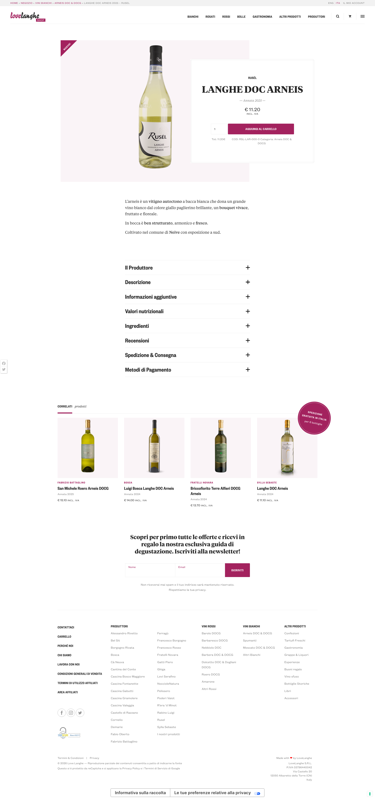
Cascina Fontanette (124, 684)
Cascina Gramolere (124, 698)
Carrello (64, 636)
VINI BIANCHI (251, 626)
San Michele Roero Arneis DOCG (83, 488)
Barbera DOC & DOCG (217, 655)
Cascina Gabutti (122, 691)
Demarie (117, 727)
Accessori (291, 698)
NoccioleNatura (168, 684)
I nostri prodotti (168, 734)
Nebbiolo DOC (211, 648)
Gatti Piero (165, 662)
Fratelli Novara (202, 482)
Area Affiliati (68, 692)
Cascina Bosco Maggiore (128, 676)
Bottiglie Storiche (296, 684)
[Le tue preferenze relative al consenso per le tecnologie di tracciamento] (370, 794)
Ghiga (161, 669)
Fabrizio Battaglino (71, 482)
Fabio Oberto (120, 734)
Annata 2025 (66, 494)
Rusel (161, 720)
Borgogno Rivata (122, 648)
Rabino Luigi (165, 713)
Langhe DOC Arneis (272, 488)
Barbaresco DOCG (215, 640)
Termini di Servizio (156, 768)
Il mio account (354, 3)
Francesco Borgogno (171, 640)
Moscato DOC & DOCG (259, 648)
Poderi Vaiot (166, 698)
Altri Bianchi (251, 655)
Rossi (226, 16)
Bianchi (193, 16)
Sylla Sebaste (267, 482)
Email (181, 567)
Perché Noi (65, 646)
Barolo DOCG (211, 633)
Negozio (27, 3)
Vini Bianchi (43, 3)
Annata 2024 (132, 494)
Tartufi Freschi (294, 640)
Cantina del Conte (123, 669)
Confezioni (291, 633)
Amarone (208, 681)
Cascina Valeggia (122, 705)
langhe (24, 17)
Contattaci (66, 627)
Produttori (316, 16)
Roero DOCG (211, 674)
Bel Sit (115, 640)
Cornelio (117, 720)
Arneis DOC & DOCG (67, 3)
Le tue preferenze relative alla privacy (212, 792)
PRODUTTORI (119, 626)
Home (14, 3)
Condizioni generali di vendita (80, 674)
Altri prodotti (290, 16)
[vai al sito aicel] (69, 735)
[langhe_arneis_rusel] (155, 111)
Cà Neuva (117, 662)
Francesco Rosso (169, 648)
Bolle (241, 16)
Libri (287, 691)
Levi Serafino (166, 676)
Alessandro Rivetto (124, 633)
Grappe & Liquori (296, 655)
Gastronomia (262, 16)
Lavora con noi (69, 664)
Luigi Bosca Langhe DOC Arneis (149, 488)
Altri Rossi (209, 689)
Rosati (210, 16)
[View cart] (350, 16)
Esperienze (292, 662)
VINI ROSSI (209, 626)
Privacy (94, 758)
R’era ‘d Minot (167, 705)
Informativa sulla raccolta (140, 792)
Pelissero (163, 691)
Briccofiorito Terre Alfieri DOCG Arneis (215, 491)
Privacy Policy (131, 768)
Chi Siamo (64, 655)
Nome (132, 567)
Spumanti (249, 640)
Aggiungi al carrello (261, 129)
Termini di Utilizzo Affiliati (78, 683)
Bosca (128, 482)
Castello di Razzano (124, 713)
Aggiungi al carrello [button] (75, 508)
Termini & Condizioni (70, 758)
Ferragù (163, 633)
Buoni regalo (293, 669)
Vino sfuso (291, 676)
